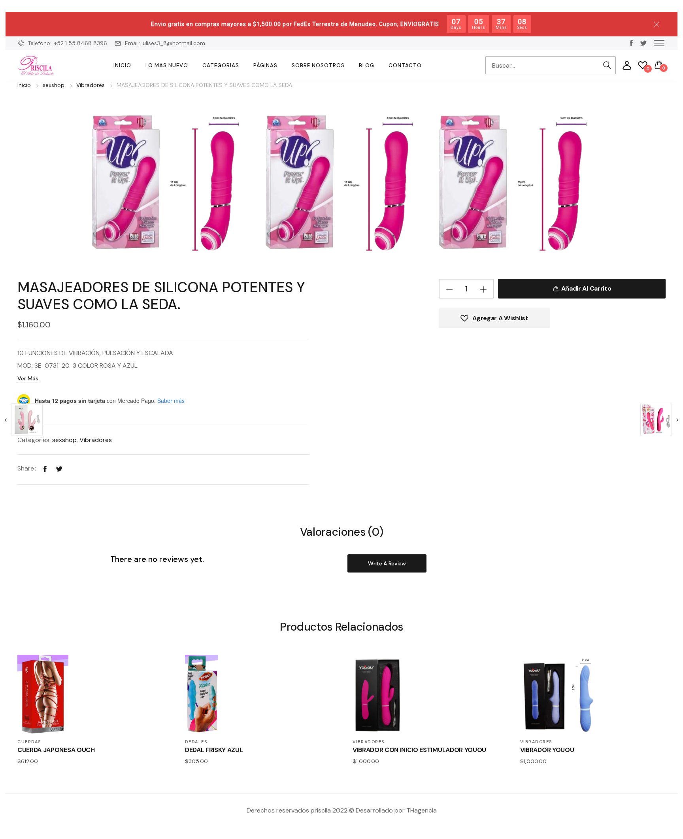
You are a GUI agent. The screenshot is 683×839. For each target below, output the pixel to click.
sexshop (53, 85)
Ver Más (27, 378)
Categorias (220, 65)
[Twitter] (59, 468)
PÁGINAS (265, 65)
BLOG (366, 65)
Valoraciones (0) (341, 532)
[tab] (342, 532)
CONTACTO (405, 65)
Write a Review (387, 563)
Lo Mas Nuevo (166, 65)
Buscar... (607, 65)
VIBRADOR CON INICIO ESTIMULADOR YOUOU (419, 750)
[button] (659, 42)
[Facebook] (45, 468)
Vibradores (90, 85)
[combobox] (541, 65)
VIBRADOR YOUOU (547, 750)
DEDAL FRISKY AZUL (214, 750)
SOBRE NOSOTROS (318, 65)
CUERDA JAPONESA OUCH (56, 750)
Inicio (122, 65)
